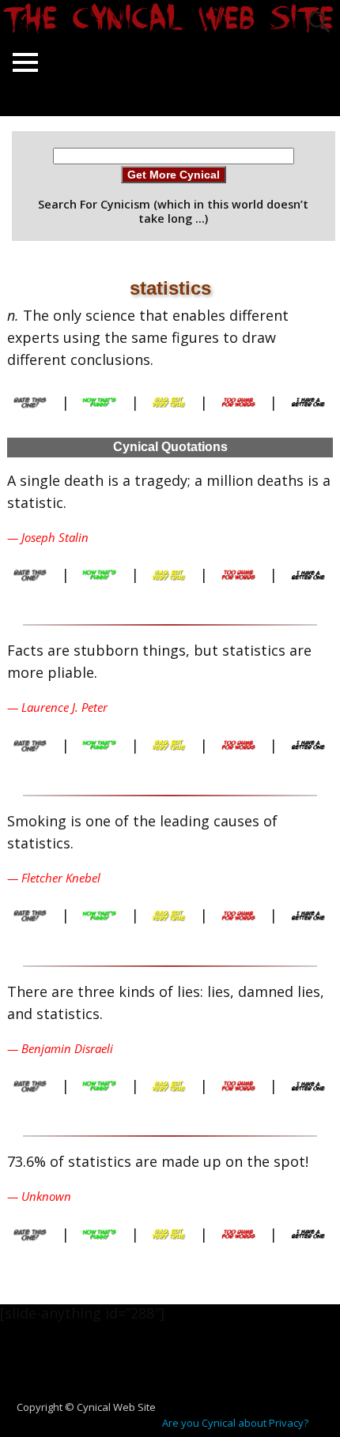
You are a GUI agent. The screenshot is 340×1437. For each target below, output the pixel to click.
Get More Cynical (173, 174)
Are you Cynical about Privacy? (235, 1423)
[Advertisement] (176, 1369)
